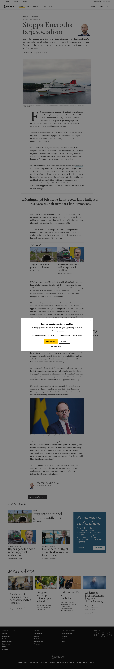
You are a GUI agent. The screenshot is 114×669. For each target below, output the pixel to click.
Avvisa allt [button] (64, 341)
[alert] (57, 334)
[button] (57, 346)
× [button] (90, 320)
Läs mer (61, 331)
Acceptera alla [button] (50, 341)
